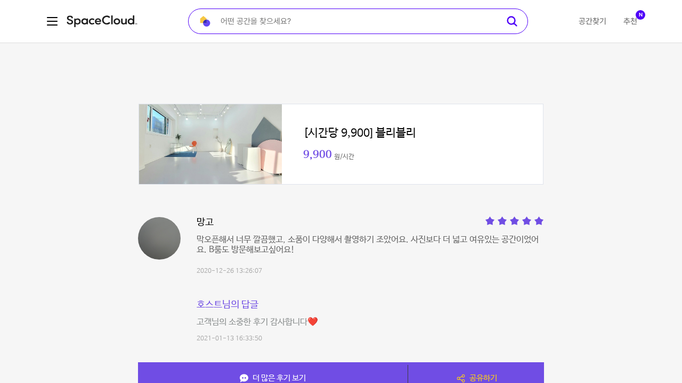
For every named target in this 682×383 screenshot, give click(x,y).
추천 (630, 21)
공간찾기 (592, 21)
